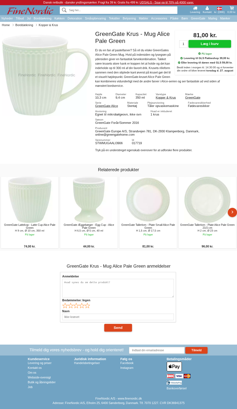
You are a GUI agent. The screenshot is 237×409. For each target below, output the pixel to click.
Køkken (59, 18)
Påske (174, 18)
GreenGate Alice (106, 106)
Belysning (129, 18)
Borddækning (42, 18)
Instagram (126, 367)
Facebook (126, 363)
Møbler (143, 18)
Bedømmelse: (76, 300)
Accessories (159, 18)
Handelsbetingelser (87, 363)
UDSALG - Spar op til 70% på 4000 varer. (167, 2)
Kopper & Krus (166, 97)
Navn (66, 311)
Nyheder (7, 18)
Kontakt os (35, 367)
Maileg (212, 18)
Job (30, 387)
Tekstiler (114, 18)
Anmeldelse (70, 276)
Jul (29, 18)
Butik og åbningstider (42, 382)
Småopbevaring (95, 18)
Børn (184, 18)
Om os (32, 372)
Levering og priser (39, 363)
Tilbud (20, 18)
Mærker (225, 18)
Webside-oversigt (39, 377)
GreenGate (198, 18)
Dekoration (75, 18)
